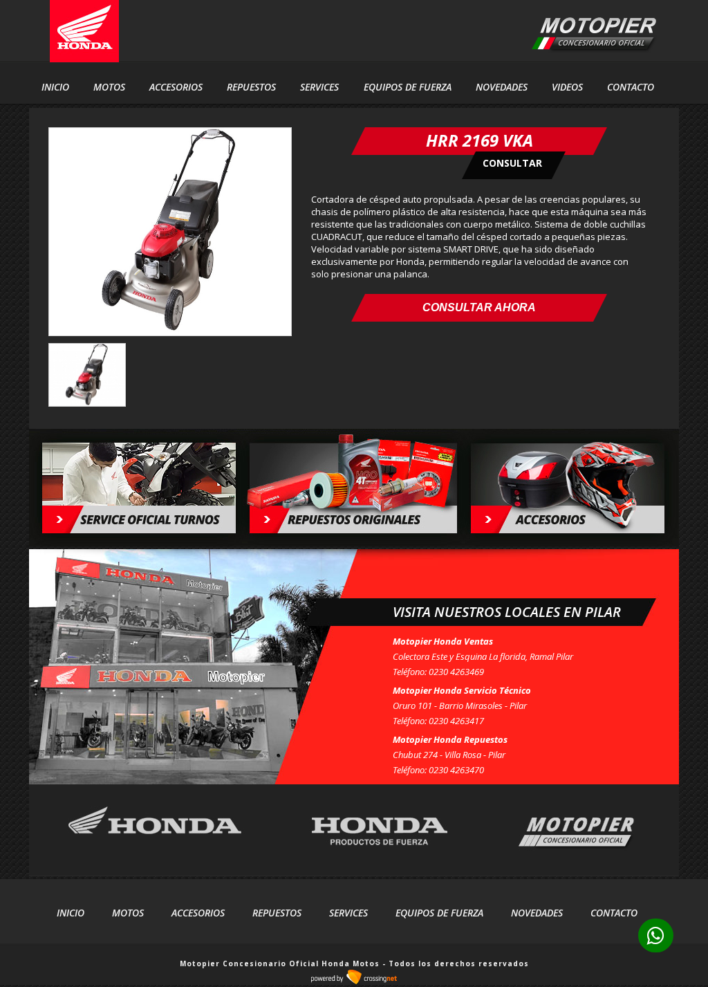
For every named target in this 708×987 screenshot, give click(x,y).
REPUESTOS (251, 86)
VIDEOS (567, 86)
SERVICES (319, 86)
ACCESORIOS (176, 86)
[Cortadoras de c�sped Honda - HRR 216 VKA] (170, 332)
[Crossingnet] (354, 982)
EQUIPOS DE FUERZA (439, 912)
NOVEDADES (502, 86)
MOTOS (128, 912)
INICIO (55, 86)
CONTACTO (630, 86)
